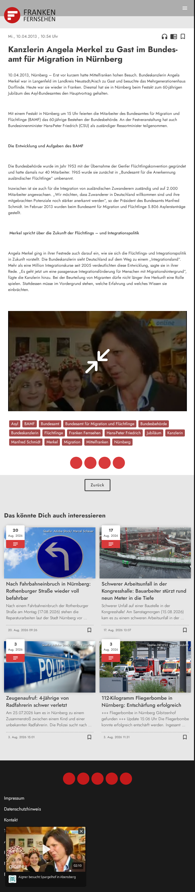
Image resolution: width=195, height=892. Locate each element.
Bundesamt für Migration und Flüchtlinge (99, 424)
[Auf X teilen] (90, 463)
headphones (164, 36)
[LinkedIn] (112, 779)
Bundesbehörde (153, 424)
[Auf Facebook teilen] (76, 463)
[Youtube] (97, 779)
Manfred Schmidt (25, 442)
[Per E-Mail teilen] (119, 463)
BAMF (29, 424)
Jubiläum (154, 433)
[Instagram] (83, 779)
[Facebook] (69, 779)
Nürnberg (122, 442)
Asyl (14, 424)
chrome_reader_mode (173, 36)
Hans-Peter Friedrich (124, 433)
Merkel (52, 442)
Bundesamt (50, 424)
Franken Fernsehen (85, 433)
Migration (72, 442)
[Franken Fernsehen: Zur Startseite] (30, 15)
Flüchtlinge (53, 433)
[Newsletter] (126, 779)
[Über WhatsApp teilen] (105, 463)
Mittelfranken (97, 442)
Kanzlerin (175, 433)
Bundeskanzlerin (24, 433)
